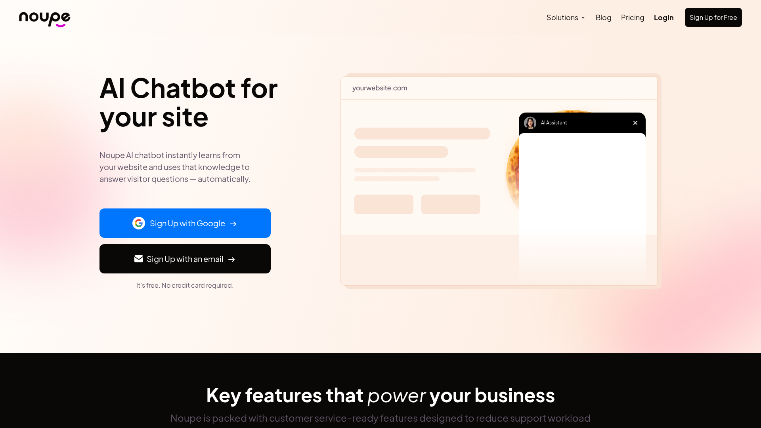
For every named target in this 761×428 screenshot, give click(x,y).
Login (664, 17)
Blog (604, 17)
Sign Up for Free (713, 17)
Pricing (632, 17)
